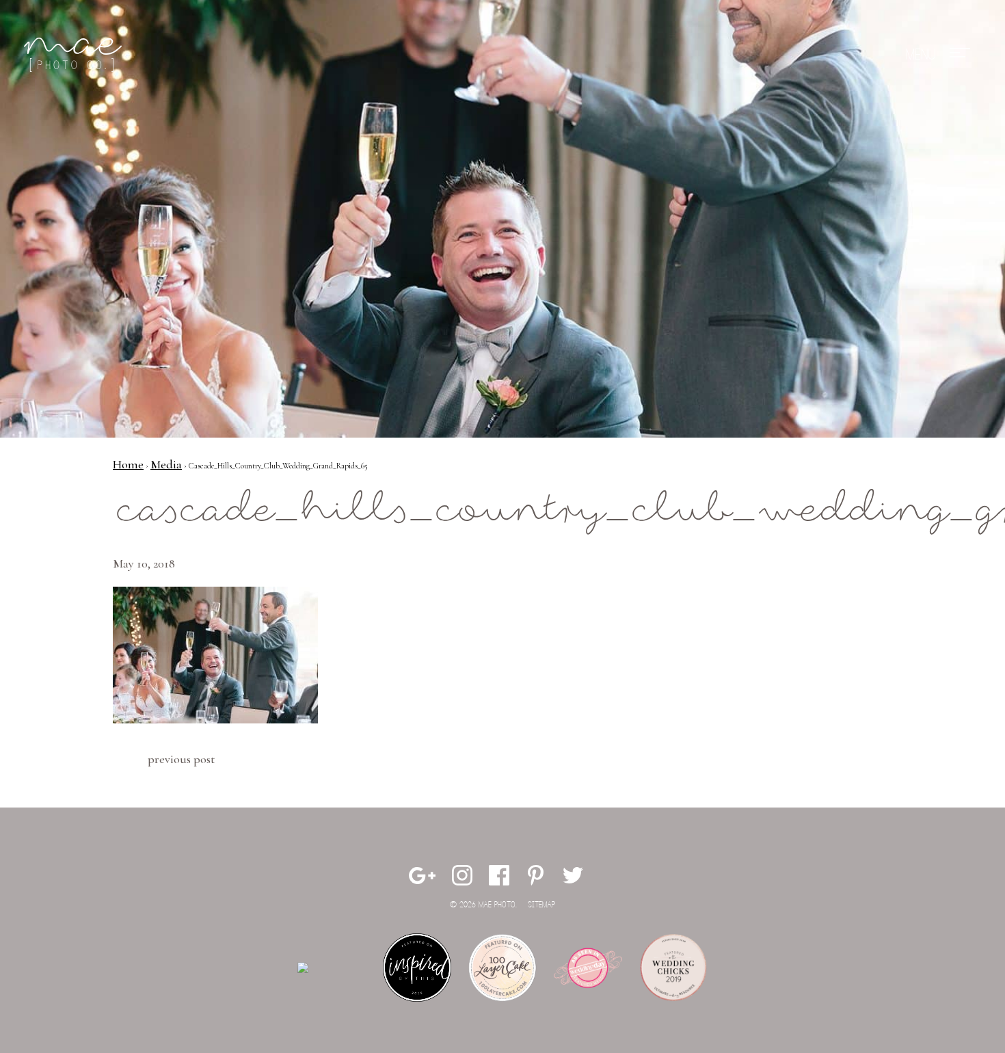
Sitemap (541, 904)
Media (166, 464)
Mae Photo (75, 55)
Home (128, 464)
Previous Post (181, 759)
